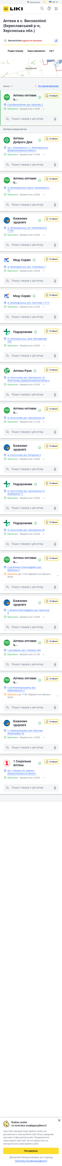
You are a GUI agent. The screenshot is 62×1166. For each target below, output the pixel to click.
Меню (6, 9)
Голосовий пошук (55, 119)
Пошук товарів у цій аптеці (27, 118)
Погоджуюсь (31, 1151)
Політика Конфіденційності (31, 1160)
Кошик (56, 8)
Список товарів (49, 8)
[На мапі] (56, 63)
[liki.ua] (16, 8)
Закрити (59, 1120)
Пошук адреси (5, 40)
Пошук (42, 8)
